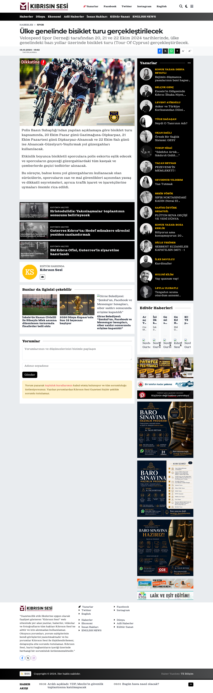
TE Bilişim (187, 673)
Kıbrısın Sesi (51, 270)
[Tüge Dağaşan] (146, 121)
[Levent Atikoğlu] (146, 106)
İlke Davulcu (165, 259)
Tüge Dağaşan (165, 119)
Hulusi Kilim (164, 274)
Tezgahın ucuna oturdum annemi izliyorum (167, 293)
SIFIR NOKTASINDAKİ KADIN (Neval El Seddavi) (170, 199)
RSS (27, 673)
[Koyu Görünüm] (186, 6)
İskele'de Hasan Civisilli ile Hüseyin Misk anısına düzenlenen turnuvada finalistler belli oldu (39, 322)
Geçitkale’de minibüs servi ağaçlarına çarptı (165, 320)
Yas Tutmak (164, 184)
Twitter (127, 6)
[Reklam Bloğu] (165, 367)
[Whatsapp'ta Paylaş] (171, 51)
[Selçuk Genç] (146, 90)
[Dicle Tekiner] (146, 246)
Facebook (110, 6)
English (162, 6)
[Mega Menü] (191, 6)
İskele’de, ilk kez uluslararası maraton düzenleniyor (155, 320)
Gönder (29, 374)
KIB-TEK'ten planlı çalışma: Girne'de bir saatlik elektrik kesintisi (186, 320)
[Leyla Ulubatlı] (146, 291)
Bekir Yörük (164, 193)
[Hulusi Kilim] (146, 276)
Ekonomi (54, 16)
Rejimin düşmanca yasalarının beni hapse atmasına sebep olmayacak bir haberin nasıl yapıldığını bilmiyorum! (171, 78)
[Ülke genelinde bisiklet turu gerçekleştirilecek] (77, 92)
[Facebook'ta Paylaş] (160, 51)
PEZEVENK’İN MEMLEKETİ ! (165, 169)
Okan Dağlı (163, 132)
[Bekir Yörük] (146, 197)
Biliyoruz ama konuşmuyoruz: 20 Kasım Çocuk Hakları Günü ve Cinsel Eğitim (171, 234)
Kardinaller (163, 263)
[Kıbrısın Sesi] (44, 6)
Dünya (40, 16)
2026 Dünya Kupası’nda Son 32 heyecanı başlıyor (77, 320)
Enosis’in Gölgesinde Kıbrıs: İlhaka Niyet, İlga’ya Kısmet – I (170, 93)
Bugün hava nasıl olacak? (140, 684)
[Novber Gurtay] (148, 344)
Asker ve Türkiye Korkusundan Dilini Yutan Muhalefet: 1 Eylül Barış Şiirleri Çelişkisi (172, 108)
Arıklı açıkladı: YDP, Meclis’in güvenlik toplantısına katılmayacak (144, 320)
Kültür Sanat (120, 16)
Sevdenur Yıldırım (169, 179)
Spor (40, 24)
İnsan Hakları (97, 16)
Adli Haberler (74, 16)
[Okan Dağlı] (146, 136)
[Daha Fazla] (177, 51)
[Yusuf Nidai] (146, 151)
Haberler (26, 16)
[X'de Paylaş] (165, 51)
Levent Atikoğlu (167, 102)
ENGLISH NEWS (144, 16)
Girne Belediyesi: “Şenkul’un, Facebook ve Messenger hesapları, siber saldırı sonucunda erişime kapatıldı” (114, 322)
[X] (28, 658)
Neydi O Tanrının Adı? (171, 123)
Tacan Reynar (165, 163)
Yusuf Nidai (163, 147)
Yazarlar (92, 6)
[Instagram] (33, 658)
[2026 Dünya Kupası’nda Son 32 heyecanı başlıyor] (77, 304)
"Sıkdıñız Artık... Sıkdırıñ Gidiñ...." (167, 153)
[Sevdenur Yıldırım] (146, 181)
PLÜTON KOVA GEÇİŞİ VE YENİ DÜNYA (171, 217)
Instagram (144, 6)
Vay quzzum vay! (167, 278)
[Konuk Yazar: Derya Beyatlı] (146, 73)
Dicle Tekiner (165, 242)
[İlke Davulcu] (146, 261)
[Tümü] (189, 63)
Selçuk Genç (164, 87)
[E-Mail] (42, 277)
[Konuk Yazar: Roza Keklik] (146, 229)
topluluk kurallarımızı (59, 385)
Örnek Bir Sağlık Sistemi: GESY (167, 138)
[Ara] (181, 6)
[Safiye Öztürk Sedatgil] (146, 212)
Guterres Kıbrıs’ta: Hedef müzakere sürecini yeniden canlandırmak (176, 320)
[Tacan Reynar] (146, 166)
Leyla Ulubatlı (166, 288)
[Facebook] (22, 658)
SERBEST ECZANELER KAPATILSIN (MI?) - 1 (171, 248)
